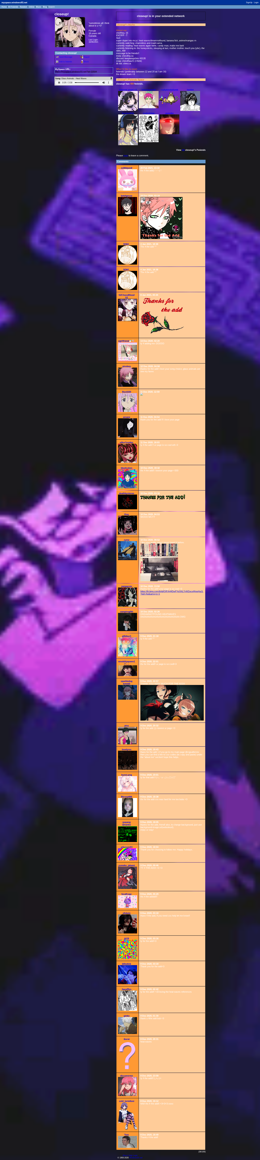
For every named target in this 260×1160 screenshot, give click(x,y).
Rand (23, 7)
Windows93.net (135, 1158)
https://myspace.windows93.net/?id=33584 (76, 71)
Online (31, 7)
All (13, 7)
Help (130, 1155)
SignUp (249, 2)
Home (4, 7)
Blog (45, 7)
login (126, 155)
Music (38, 7)
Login (256, 2)
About (125, 1155)
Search (51, 7)
